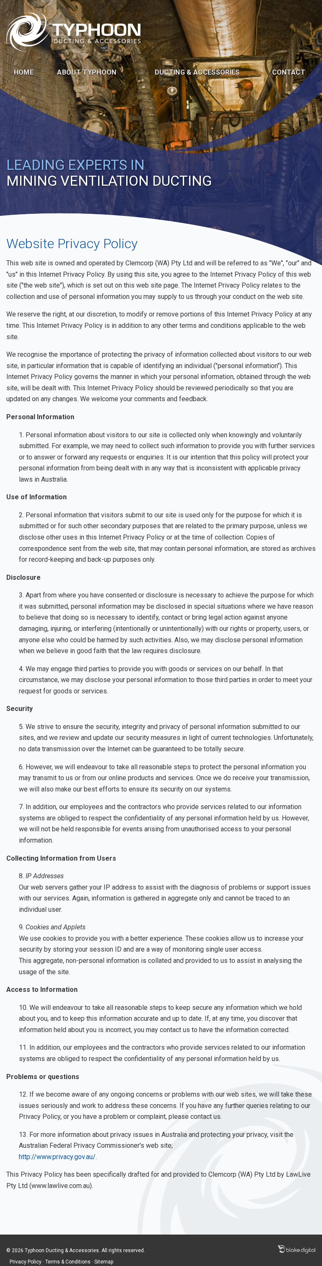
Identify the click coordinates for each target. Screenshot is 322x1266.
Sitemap (103, 1262)
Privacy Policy (26, 1262)
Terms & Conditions (68, 1262)
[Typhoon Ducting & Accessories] (73, 32)
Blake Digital (297, 1249)
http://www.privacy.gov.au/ (57, 1157)
